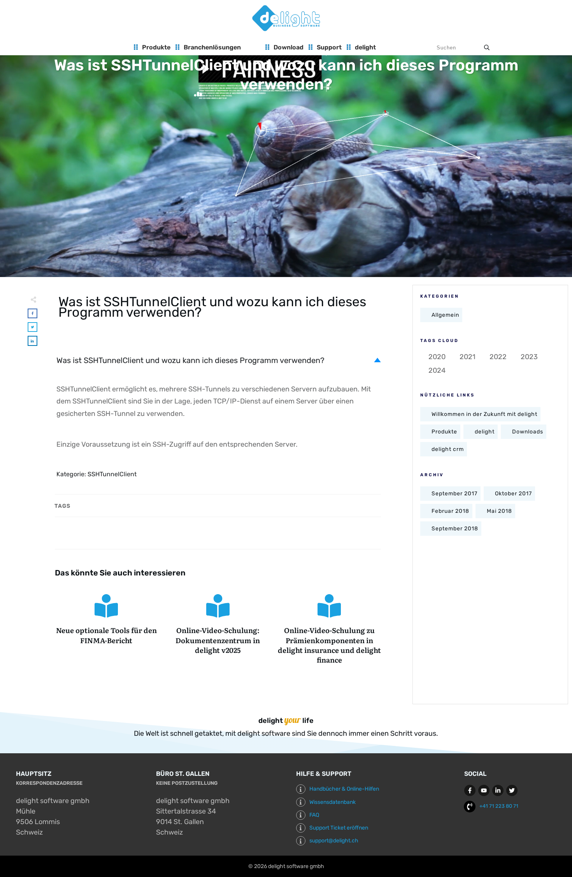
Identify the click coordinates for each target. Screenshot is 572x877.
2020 (437, 357)
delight (485, 431)
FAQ (314, 815)
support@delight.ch (333, 840)
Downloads (527, 431)
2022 (498, 357)
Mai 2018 (499, 511)
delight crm (448, 449)
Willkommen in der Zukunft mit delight (484, 414)
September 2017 (454, 493)
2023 (529, 357)
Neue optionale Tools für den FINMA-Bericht (106, 629)
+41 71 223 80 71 (498, 806)
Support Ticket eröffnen (338, 827)
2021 (467, 357)
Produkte (444, 431)
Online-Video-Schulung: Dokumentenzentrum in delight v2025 (218, 629)
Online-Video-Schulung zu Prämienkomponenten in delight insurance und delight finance (329, 629)
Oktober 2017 (513, 493)
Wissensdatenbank (332, 802)
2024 (437, 370)
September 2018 (455, 528)
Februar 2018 (450, 511)
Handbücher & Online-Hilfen (344, 789)
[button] (218, 360)
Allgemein (445, 315)
